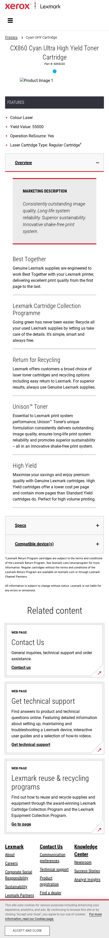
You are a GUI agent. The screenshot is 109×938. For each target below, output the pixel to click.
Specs (20, 525)
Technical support (54, 869)
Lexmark (14, 847)
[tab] (54, 162)
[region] (54, 918)
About (10, 854)
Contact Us (51, 847)
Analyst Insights (87, 879)
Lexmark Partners (19, 895)
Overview (23, 162)
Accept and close (27, 930)
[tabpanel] (54, 344)
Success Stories (87, 871)
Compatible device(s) (34, 543)
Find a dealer (50, 892)
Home (64, 7)
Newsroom (83, 862)
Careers (11, 863)
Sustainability (16, 886)
